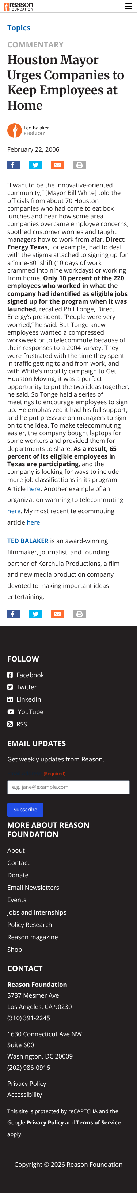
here (33, 488)
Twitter (26, 687)
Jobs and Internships (36, 912)
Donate (17, 875)
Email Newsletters (33, 887)
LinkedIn (28, 699)
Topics (18, 27)
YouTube (30, 711)
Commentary (35, 44)
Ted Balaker (28, 541)
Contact (18, 862)
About (16, 850)
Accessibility (24, 1094)
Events (16, 900)
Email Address (36, 773)
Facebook (30, 675)
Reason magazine (32, 937)
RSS (21, 724)
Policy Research (29, 924)
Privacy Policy (26, 1083)
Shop (14, 949)
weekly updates (41, 759)
